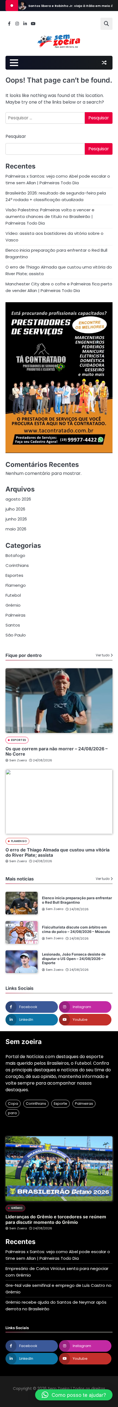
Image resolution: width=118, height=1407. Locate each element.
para (12, 1113)
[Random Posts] (104, 63)
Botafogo (15, 555)
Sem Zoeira (18, 760)
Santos (12, 625)
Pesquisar (15, 136)
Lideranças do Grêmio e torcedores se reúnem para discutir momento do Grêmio (55, 1219)
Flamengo (15, 585)
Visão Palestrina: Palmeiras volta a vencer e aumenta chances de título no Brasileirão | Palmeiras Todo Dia (49, 216)
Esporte (60, 1103)
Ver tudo (102, 655)
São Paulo (15, 635)
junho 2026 (16, 519)
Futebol (13, 595)
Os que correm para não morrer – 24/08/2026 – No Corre (56, 751)
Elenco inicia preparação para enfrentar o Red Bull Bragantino (77, 900)
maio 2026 (15, 529)
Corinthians (17, 565)
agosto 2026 (18, 499)
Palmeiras (15, 615)
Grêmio (13, 605)
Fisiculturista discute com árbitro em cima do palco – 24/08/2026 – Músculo (76, 929)
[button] (74, 1394)
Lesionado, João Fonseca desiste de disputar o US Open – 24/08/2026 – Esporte (74, 958)
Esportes (14, 575)
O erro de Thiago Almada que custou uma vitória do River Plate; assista (57, 852)
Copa (13, 1103)
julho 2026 (15, 509)
